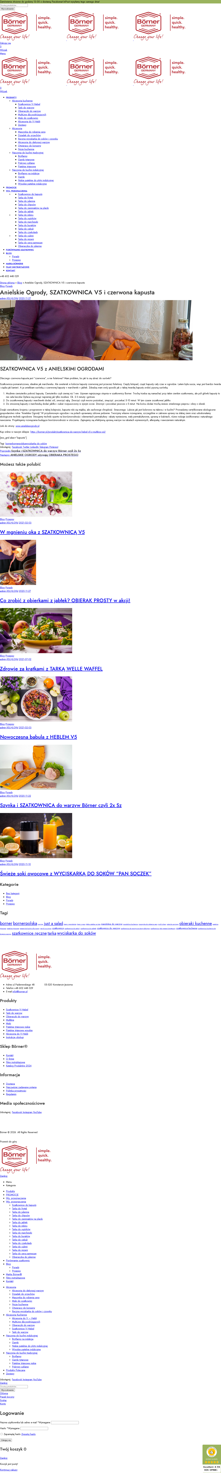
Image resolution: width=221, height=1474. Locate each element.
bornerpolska (19, 443)
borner (9, 443)
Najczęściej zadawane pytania (21, 1087)
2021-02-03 (25, 522)
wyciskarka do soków (36, 443)
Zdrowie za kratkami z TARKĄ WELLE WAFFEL (51, 668)
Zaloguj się (6, 1440)
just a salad (53, 923)
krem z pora (81, 924)
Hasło (10, 1428)
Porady (9, 286)
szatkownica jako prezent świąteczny (162, 928)
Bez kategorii (12, 893)
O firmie (10, 1059)
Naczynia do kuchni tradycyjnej (27, 152)
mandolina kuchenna (130, 924)
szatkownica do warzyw (108, 928)
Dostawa (10, 1084)
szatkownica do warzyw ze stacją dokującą (135, 928)
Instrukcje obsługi (15, 1037)
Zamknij (3, 1176)
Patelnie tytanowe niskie (18, 1027)
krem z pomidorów (70, 924)
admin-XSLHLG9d (9, 298)
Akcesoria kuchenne (22, 100)
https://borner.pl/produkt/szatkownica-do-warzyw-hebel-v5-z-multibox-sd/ (68, 432)
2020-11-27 (25, 298)
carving (40, 924)
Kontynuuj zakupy (8, 1470)
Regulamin (11, 1094)
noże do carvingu (173, 924)
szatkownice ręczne (29, 933)
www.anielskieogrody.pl (27, 426)
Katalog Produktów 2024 (18, 1065)
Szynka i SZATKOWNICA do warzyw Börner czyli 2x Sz (61, 805)
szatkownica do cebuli (72, 928)
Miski (8, 1023)
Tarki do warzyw (14, 1013)
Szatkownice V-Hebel (17, 1009)
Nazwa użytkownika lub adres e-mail (25, 1422)
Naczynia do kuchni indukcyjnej (28, 170)
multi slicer (162, 924)
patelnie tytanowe (13, 928)
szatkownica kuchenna (186, 928)
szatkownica (58, 928)
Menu (3, 53)
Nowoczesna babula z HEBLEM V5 (38, 736)
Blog (19, 282)
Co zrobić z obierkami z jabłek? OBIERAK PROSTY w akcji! (65, 600)
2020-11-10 (25, 864)
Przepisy (9, 519)
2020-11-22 (25, 796)
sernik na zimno (45, 928)
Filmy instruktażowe (15, 1062)
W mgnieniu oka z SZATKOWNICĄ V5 (42, 532)
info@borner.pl (20, 991)
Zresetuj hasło (28, 1434)
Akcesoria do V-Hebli (17, 1034)
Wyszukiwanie (7, 9)
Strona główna (7, 282)
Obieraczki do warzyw (17, 1016)
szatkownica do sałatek (88, 928)
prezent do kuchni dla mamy (30, 928)
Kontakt (9, 1055)
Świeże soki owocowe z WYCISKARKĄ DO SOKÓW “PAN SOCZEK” (76, 873)
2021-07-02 (25, 659)
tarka (52, 933)
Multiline (10, 1020)
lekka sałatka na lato (93, 924)
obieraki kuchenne (195, 923)
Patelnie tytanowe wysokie (19, 1030)
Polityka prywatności (16, 1090)
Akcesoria (17, 128)
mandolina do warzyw (111, 924)
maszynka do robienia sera (148, 924)
